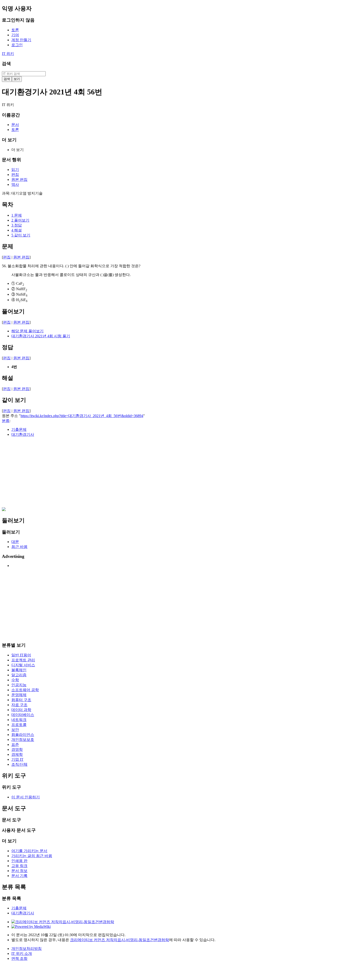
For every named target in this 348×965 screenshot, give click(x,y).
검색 (6, 63)
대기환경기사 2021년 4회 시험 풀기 (40, 336)
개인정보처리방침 (26, 949)
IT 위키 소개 (21, 954)
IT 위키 (8, 54)
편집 (7, 257)
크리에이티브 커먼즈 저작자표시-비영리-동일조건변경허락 (119, 940)
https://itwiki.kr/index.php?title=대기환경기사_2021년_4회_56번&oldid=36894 (82, 416)
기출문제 (19, 429)
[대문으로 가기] (4, 510)
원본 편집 (21, 257)
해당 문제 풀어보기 (27, 331)
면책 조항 (19, 958)
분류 (5, 421)
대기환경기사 (22, 434)
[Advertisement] (144, 474)
